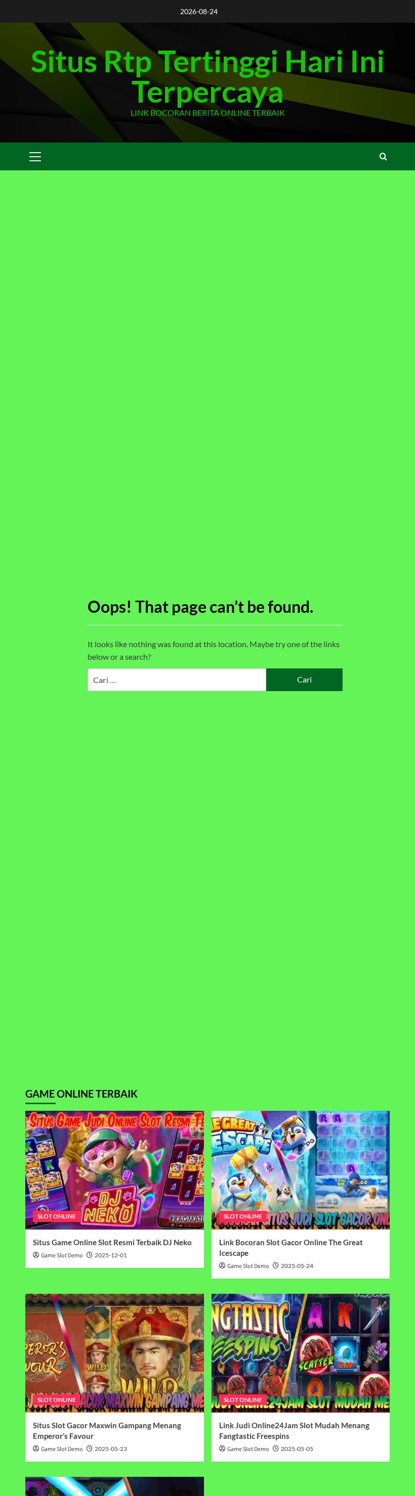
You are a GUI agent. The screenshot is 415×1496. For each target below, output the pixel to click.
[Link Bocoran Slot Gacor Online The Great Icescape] (301, 1170)
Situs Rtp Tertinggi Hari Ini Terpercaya (208, 75)
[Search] (383, 156)
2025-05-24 (297, 1266)
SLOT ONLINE (56, 1216)
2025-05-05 (297, 1449)
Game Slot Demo (62, 1255)
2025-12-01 (111, 1255)
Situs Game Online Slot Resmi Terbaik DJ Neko (112, 1242)
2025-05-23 (111, 1449)
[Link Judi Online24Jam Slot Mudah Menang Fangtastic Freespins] (301, 1353)
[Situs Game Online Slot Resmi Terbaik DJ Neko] (114, 1170)
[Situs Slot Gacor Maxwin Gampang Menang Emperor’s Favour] (114, 1353)
